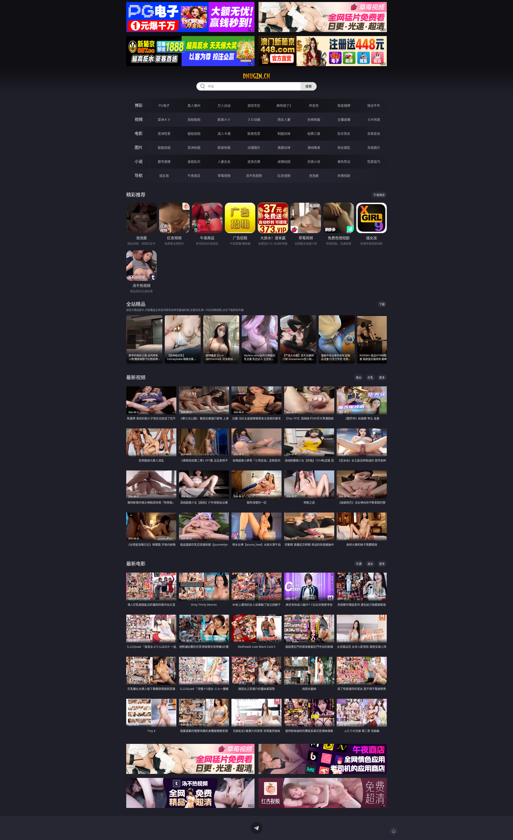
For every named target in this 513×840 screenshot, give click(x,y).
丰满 (359, 564)
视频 (139, 119)
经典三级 (313, 133)
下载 (382, 304)
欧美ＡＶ (224, 119)
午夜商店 (194, 175)
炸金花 (314, 105)
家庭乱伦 (194, 161)
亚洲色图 (194, 147)
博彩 (139, 105)
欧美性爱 (253, 133)
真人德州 (194, 105)
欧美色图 (224, 147)
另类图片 (373, 147)
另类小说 (313, 161)
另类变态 (373, 133)
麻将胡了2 (284, 105)
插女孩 (164, 175)
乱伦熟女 (343, 133)
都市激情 (164, 161)
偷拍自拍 (194, 133)
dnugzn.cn (256, 76)
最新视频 (135, 377)
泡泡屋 (314, 175)
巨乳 (370, 377)
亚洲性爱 (164, 133)
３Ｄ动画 (253, 119)
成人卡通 (224, 133)
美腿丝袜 (284, 147)
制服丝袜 (284, 133)
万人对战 (224, 105)
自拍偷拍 (194, 119)
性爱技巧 (373, 161)
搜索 (308, 86)
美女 (359, 377)
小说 (139, 161)
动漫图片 (253, 147)
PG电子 (164, 105)
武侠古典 (253, 161)
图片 (139, 147)
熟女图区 (343, 147)
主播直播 (343, 119)
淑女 (370, 564)
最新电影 (135, 563)
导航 (139, 175)
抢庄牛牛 (373, 105)
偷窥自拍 (164, 147)
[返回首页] (393, 831)
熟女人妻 (284, 119)
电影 (139, 133)
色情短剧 (343, 175)
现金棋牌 (343, 105)
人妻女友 (224, 161)
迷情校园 (284, 161)
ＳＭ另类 (373, 119)
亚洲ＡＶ (164, 119)
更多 (382, 377)
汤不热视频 (254, 175)
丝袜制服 (313, 119)
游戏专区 (253, 105)
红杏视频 (284, 175)
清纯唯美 (313, 147)
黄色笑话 (343, 161)
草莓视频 (224, 175)
